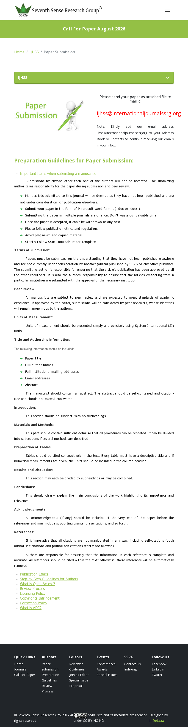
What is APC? (30, 607)
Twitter (157, 675)
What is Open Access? (37, 583)
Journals (20, 669)
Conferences (106, 664)
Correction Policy (33, 602)
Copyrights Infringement (39, 598)
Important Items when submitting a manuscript (58, 173)
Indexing (130, 669)
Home (19, 51)
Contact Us (132, 664)
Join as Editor (79, 675)
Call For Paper (24, 675)
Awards (102, 669)
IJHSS (34, 51)
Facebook (159, 664)
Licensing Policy (32, 593)
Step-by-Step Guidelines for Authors (49, 578)
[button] (94, 78)
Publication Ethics (34, 574)
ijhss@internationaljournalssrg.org (139, 113)
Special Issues (107, 675)
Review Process (32, 588)
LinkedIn (158, 669)
